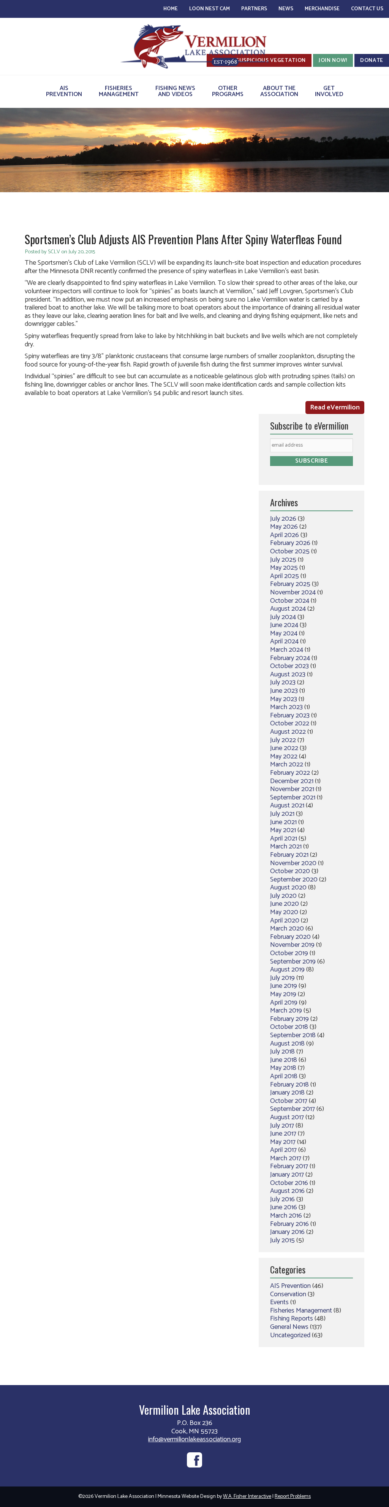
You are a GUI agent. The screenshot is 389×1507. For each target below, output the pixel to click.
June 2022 (284, 748)
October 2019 (289, 953)
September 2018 (293, 1035)
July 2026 (283, 518)
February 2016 (289, 1224)
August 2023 (287, 674)
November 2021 (292, 789)
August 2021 (287, 805)
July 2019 (282, 978)
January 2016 (287, 1232)
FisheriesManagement (119, 91)
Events (279, 1302)
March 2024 (286, 650)
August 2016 (287, 1191)
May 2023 (283, 699)
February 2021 (289, 855)
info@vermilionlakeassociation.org (194, 1439)
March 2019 (286, 1010)
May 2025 (284, 567)
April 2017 (283, 1150)
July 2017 (282, 1125)
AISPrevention (64, 91)
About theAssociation (279, 91)
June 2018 (283, 1060)
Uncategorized (290, 1335)
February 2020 (290, 937)
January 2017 (287, 1174)
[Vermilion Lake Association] (194, 46)
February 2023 (290, 715)
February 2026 (290, 543)
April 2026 (284, 535)
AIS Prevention (290, 1286)
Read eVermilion (335, 407)
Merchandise (322, 9)
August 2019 (287, 969)
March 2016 (286, 1215)
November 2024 (293, 592)
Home (170, 9)
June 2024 (284, 625)
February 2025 (290, 584)
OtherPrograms (228, 91)
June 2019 (283, 986)
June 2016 (283, 1207)
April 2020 (284, 920)
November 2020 (293, 863)
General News (289, 1327)
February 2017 (289, 1166)
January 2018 (287, 1092)
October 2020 (290, 871)
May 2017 (283, 1142)
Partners (254, 9)
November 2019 (292, 945)
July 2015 (282, 1240)
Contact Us (367, 9)
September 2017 (292, 1109)
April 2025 (284, 576)
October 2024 (289, 601)
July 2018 (282, 1051)
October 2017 (288, 1101)
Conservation (288, 1294)
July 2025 (283, 560)
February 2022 (290, 773)
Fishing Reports (291, 1318)
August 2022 (288, 732)
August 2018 (287, 1043)
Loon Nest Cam (209, 9)
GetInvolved (329, 91)
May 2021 (283, 830)
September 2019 (293, 961)
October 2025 (290, 551)
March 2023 (286, 707)
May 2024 (283, 633)
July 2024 (283, 617)
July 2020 (283, 896)
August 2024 (288, 608)
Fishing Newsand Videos (175, 91)
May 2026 (284, 526)
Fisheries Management (301, 1310)
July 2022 (283, 740)
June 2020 (284, 904)
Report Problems (293, 1496)
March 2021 (286, 846)
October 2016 (289, 1183)
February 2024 (290, 658)
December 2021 (291, 781)
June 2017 (283, 1133)
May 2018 (283, 1068)
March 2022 (286, 764)
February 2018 (289, 1084)
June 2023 (284, 691)
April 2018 (283, 1076)
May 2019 (283, 994)
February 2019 (289, 1019)
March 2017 (285, 1158)
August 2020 (288, 887)
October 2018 (289, 1027)
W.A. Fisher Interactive (247, 1496)
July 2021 (282, 814)
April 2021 (283, 838)
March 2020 (287, 928)
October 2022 (289, 723)
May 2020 (284, 912)
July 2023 (283, 682)
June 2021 (283, 822)
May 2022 (283, 756)
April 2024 (284, 641)
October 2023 (289, 666)
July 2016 (282, 1199)
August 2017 (287, 1117)
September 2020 (294, 879)
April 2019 (283, 1002)
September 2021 (292, 797)
